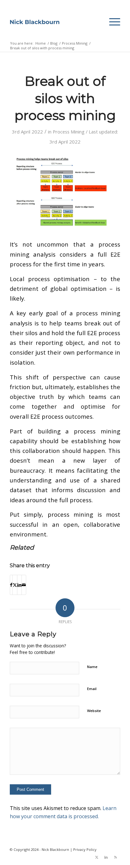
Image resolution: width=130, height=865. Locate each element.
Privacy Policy (85, 849)
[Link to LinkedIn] (106, 857)
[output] (35, 21)
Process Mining (69, 131)
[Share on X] (15, 585)
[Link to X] (96, 857)
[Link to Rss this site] (115, 857)
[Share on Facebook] (11, 585)
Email (92, 688)
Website (94, 710)
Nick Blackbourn (55, 849)
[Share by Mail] (24, 585)
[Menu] (111, 21)
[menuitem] (111, 21)
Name (92, 666)
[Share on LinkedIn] (19, 585)
